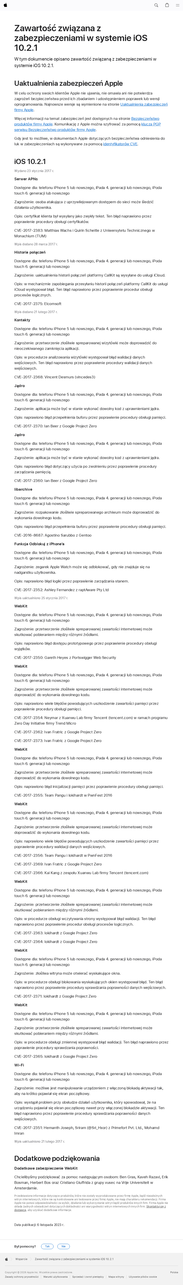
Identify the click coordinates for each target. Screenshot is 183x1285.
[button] (156, 5)
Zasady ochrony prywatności (22, 1276)
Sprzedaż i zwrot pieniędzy (88, 1276)
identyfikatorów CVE (120, 144)
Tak (47, 1246)
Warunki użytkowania (55, 1276)
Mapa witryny (116, 1276)
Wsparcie (21, 1259)
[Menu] (177, 5)
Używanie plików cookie (143, 1276)
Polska (174, 1272)
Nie (64, 1246)
